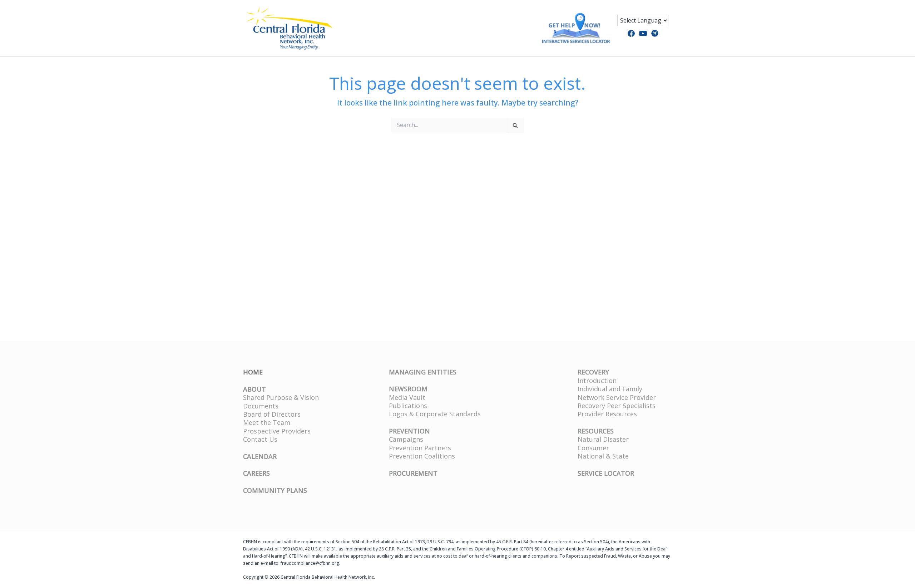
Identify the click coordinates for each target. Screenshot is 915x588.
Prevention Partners (420, 448)
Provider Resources (607, 414)
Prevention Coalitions (422, 456)
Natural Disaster (603, 439)
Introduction (597, 380)
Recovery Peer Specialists (617, 405)
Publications (408, 405)
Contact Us (260, 439)
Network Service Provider (617, 397)
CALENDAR (260, 456)
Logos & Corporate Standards (435, 414)
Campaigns (406, 439)
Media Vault (407, 397)
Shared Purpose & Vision (281, 397)
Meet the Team (266, 422)
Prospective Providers (277, 431)
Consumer (593, 448)
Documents (260, 406)
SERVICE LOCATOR (606, 473)
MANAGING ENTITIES (422, 372)
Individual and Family (610, 388)
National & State (603, 456)
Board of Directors (272, 414)
